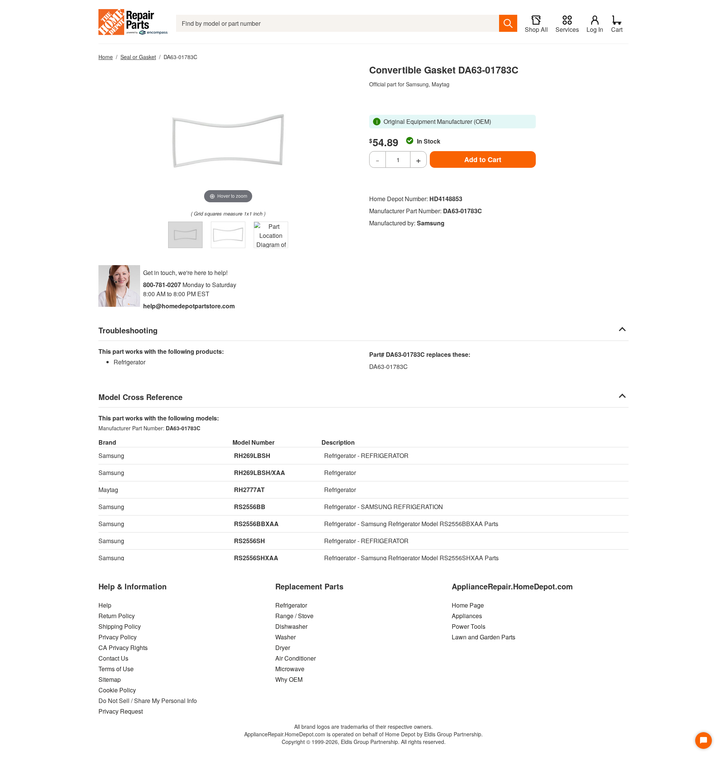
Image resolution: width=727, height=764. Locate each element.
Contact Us (113, 658)
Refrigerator (291, 605)
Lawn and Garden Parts (483, 637)
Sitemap (109, 679)
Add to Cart (482, 159)
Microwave (289, 668)
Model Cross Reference (140, 396)
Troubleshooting (128, 330)
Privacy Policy (117, 637)
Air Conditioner (295, 658)
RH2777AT (249, 489)
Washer (285, 637)
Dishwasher (291, 626)
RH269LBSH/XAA (259, 472)
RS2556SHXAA (256, 557)
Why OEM (289, 679)
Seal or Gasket (138, 57)
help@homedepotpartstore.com (189, 306)
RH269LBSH (252, 455)
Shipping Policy (119, 626)
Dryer (282, 647)
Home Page (468, 605)
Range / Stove (294, 615)
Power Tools (468, 626)
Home (105, 57)
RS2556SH (249, 540)
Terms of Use (116, 668)
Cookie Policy (117, 690)
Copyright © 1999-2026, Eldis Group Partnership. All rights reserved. (364, 741)
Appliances (467, 615)
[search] (508, 23)
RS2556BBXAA (256, 523)
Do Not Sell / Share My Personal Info (147, 700)
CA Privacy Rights (123, 647)
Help (104, 605)
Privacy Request (120, 711)
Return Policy (116, 615)
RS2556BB (249, 506)
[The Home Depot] (133, 23)
